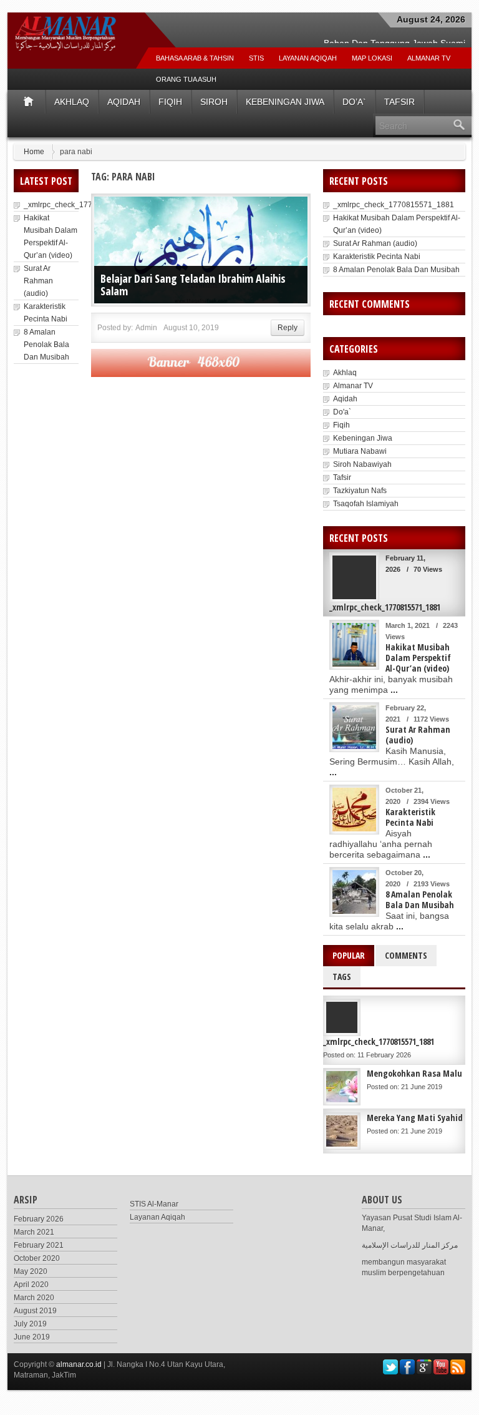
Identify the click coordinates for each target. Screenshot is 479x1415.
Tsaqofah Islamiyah (366, 503)
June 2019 (32, 1337)
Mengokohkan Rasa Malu (414, 1073)
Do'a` (342, 412)
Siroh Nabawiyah (362, 464)
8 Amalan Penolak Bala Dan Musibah (46, 344)
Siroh (214, 102)
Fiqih (170, 102)
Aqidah (123, 102)
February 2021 (39, 1245)
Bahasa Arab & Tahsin (195, 58)
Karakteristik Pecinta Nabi (376, 256)
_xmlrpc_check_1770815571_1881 (84, 204)
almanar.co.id (79, 1364)
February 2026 (39, 1219)
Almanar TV (353, 385)
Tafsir (399, 102)
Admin (146, 327)
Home (34, 151)
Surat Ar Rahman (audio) (38, 281)
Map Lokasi (372, 58)
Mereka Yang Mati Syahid (415, 1118)
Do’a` (354, 102)
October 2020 (37, 1258)
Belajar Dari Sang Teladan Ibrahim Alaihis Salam (193, 284)
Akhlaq (71, 102)
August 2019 (35, 1310)
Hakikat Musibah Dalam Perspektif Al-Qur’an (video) (418, 657)
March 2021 (34, 1232)
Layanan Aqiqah (308, 58)
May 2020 (30, 1271)
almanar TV (428, 58)
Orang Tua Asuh (186, 79)
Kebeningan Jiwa (285, 102)
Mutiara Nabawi (360, 451)
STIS (256, 58)
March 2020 (34, 1297)
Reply (288, 327)
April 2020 (31, 1284)
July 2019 (30, 1324)
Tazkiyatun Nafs (360, 490)
